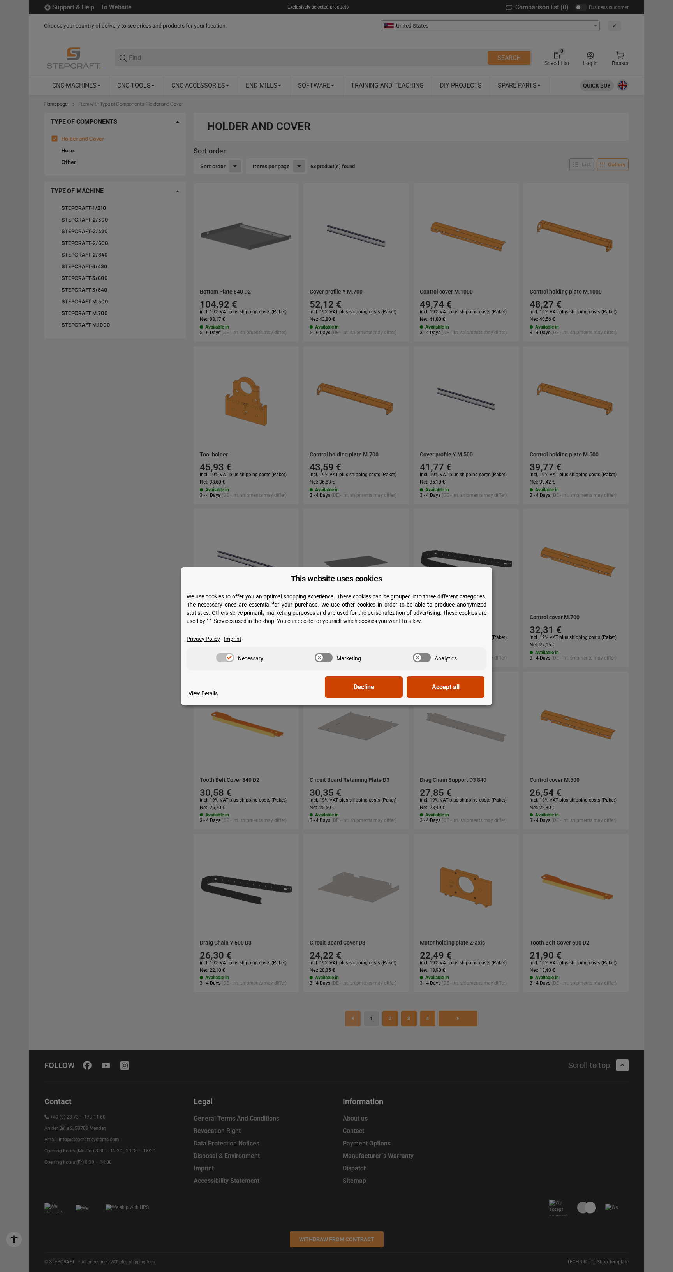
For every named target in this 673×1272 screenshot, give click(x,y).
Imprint (232, 639)
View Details (203, 693)
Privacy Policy (203, 639)
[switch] (225, 657)
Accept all (446, 687)
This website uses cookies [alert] (336, 579)
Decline (364, 687)
